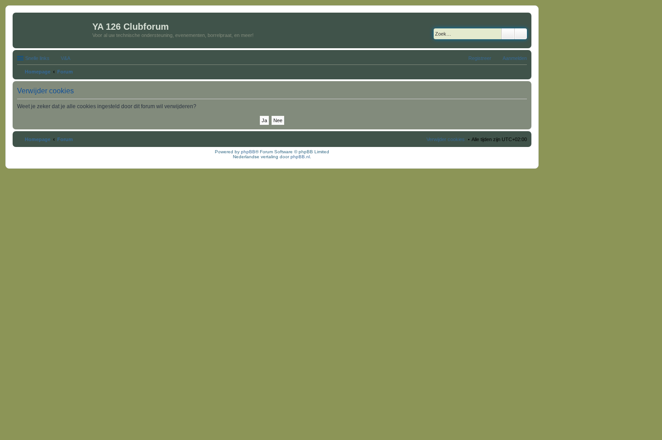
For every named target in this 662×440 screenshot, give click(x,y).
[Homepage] (53, 29)
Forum (65, 139)
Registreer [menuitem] (479, 58)
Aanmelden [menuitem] (515, 58)
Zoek (508, 33)
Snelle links (37, 58)
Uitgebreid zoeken (521, 33)
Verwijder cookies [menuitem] (445, 139)
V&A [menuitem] (65, 58)
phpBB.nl (300, 156)
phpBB (248, 151)
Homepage (37, 139)
